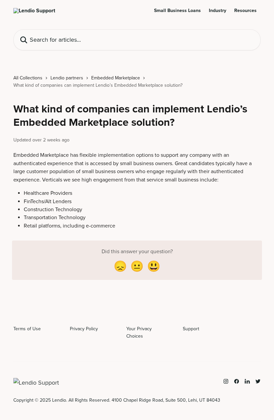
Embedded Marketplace (115, 78)
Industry (217, 10)
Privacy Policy (84, 329)
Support (191, 329)
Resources (245, 10)
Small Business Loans (177, 10)
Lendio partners (66, 78)
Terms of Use (27, 329)
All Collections (27, 78)
